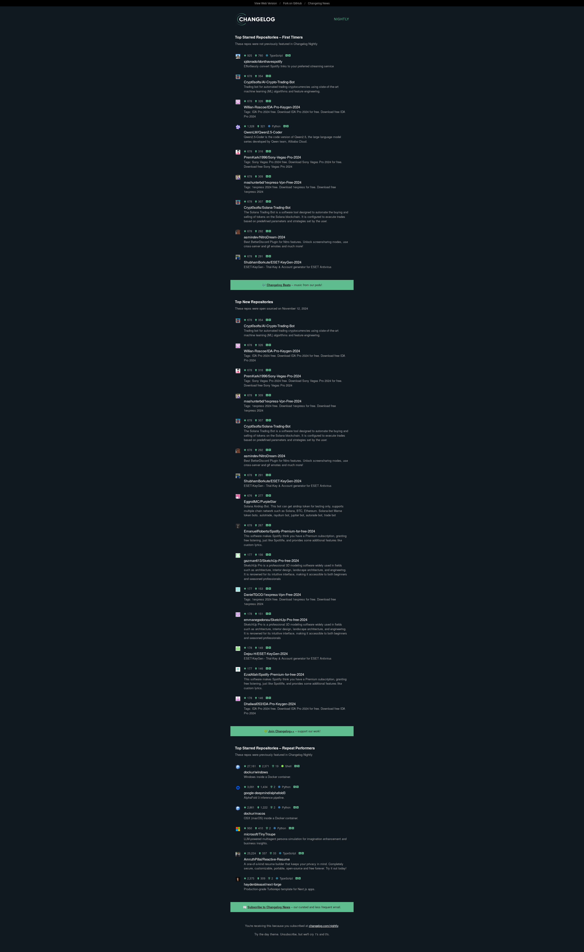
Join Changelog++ (281, 731)
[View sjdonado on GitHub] (238, 57)
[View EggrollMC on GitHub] (238, 497)
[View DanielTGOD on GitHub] (238, 590)
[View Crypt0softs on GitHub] (238, 77)
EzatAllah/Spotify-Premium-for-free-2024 (274, 674)
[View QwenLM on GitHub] (238, 127)
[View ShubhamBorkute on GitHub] (238, 258)
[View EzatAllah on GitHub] (238, 670)
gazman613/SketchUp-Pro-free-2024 (271, 560)
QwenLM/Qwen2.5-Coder (263, 132)
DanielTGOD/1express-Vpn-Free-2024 (272, 594)
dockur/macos (254, 813)
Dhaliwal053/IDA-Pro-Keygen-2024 (270, 703)
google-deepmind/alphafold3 (264, 792)
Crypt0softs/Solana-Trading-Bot (267, 207)
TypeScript (276, 55)
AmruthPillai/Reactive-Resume (267, 859)
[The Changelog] (255, 23)
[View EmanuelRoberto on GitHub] (238, 526)
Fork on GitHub (292, 3)
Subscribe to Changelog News (269, 907)
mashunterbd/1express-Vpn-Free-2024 (272, 182)
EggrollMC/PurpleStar (260, 501)
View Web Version (265, 3)
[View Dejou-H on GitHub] (238, 649)
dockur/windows (256, 771)
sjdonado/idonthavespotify (263, 61)
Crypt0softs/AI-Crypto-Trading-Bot (269, 81)
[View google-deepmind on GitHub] (238, 788)
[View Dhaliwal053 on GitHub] (238, 699)
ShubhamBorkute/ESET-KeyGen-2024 (272, 262)
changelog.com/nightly (323, 925)
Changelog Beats (279, 285)
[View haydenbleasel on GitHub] (238, 880)
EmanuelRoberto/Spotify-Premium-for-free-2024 (279, 531)
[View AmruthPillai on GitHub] (238, 855)
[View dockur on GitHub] (238, 767)
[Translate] (288, 55)
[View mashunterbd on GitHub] (238, 178)
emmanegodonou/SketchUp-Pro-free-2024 (275, 619)
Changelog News (319, 3)
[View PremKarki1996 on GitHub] (238, 153)
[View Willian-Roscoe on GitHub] (238, 102)
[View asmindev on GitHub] (238, 232)
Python (276, 126)
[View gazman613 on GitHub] (238, 556)
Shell (288, 766)
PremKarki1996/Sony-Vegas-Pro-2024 (272, 157)
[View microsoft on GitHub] (238, 829)
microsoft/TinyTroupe (259, 834)
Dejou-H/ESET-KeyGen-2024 (266, 653)
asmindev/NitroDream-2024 (264, 237)
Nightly (341, 19)
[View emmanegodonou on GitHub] (238, 615)
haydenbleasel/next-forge (262, 884)
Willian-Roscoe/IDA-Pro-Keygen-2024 (272, 106)
